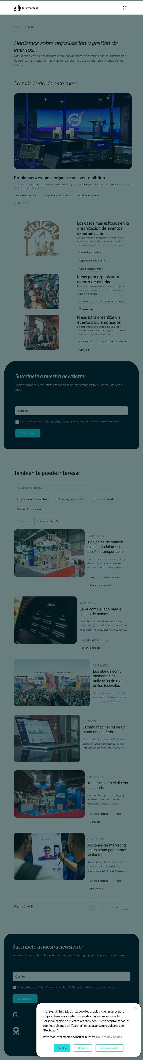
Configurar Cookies (109, 1048)
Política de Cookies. (109, 1037)
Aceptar (62, 1048)
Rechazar (83, 1048)
